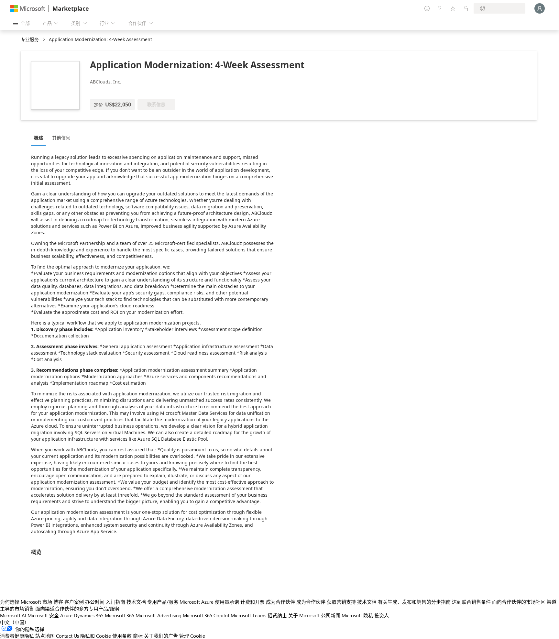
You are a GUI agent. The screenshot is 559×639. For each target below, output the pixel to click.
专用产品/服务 (162, 602)
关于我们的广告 (161, 636)
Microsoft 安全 (43, 615)
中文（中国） (14, 622)
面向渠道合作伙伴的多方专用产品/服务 (77, 608)
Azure (66, 615)
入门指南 (115, 602)
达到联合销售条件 (471, 602)
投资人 (381, 615)
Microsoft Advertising (158, 615)
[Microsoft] (27, 8)
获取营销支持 (341, 602)
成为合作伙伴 (280, 602)
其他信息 (61, 138)
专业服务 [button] (30, 39)
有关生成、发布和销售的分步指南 (414, 602)
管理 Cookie (192, 636)
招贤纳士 (277, 615)
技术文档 (136, 602)
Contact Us (67, 636)
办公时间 (94, 602)
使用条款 (122, 636)
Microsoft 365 (119, 615)
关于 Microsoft (304, 615)
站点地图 (45, 636)
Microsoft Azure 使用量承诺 (209, 602)
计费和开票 (252, 602)
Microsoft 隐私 (357, 615)
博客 (58, 602)
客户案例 (74, 602)
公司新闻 (330, 615)
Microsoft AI (13, 615)
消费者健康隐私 (17, 636)
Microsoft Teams (248, 615)
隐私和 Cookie (95, 636)
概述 (38, 138)
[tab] (40, 137)
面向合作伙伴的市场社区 (518, 602)
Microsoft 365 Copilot (206, 615)
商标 (138, 636)
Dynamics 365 (89, 615)
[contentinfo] (44, 39)
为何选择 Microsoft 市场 (26, 602)
